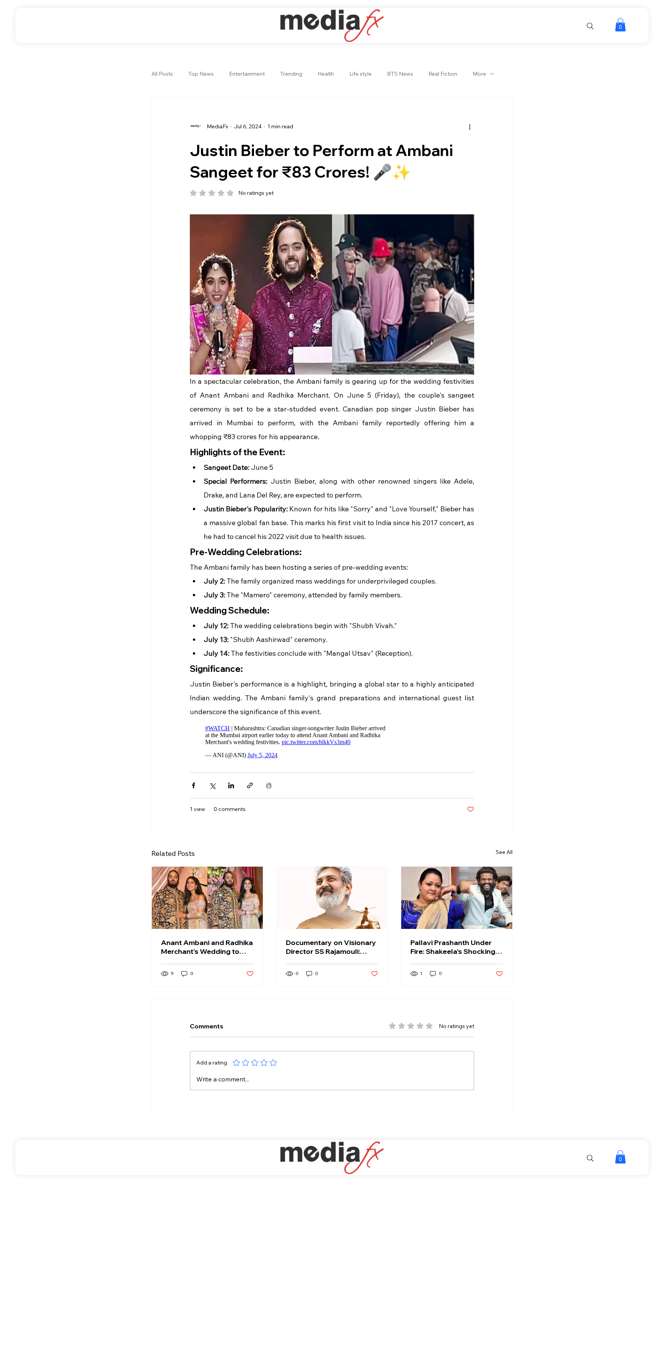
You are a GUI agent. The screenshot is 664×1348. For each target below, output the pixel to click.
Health (326, 73)
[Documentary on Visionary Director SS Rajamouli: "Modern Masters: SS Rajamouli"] (332, 898)
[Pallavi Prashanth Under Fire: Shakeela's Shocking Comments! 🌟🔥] (456, 898)
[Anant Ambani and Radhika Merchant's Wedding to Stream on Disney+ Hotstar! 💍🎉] (207, 898)
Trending (291, 73)
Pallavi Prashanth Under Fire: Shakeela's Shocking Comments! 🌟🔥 (452, 947)
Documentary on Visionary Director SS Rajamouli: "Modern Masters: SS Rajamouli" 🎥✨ (331, 947)
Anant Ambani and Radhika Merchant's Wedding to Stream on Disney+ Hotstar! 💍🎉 (207, 947)
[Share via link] (250, 785)
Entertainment (247, 73)
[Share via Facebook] (193, 785)
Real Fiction (442, 73)
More (479, 73)
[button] (620, 25)
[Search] (590, 26)
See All (504, 852)
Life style (360, 73)
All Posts (162, 73)
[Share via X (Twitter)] (212, 785)
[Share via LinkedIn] (231, 785)
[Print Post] (268, 785)
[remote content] (297, 742)
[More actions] (469, 126)
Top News (201, 73)
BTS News (400, 73)
